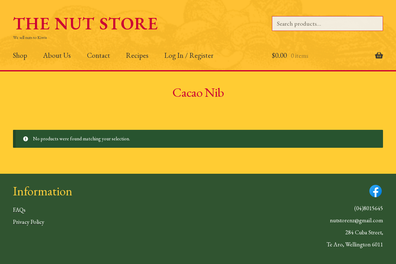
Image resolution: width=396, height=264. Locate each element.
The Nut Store (85, 23)
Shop (20, 55)
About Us (57, 55)
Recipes (137, 55)
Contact (98, 55)
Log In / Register (188, 55)
